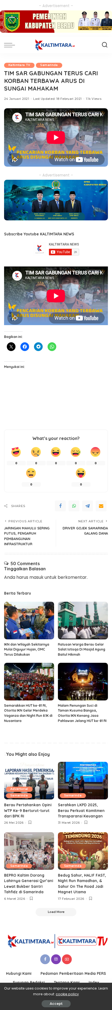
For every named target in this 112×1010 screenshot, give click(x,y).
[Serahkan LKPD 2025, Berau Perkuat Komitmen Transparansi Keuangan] (83, 780)
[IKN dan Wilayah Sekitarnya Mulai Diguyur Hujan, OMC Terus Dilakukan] (29, 620)
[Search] (104, 45)
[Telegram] (87, 505)
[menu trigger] (11, 45)
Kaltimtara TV (19, 65)
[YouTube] (67, 959)
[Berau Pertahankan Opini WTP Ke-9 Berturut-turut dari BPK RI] (29, 780)
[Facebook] (60, 505)
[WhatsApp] (74, 505)
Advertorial (19, 789)
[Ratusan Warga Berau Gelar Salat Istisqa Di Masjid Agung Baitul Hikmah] (83, 620)
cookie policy (67, 994)
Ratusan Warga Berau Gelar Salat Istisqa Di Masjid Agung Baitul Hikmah (81, 649)
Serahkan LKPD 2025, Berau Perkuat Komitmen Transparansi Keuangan (81, 810)
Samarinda (49, 65)
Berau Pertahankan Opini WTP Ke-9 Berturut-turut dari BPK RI (27, 810)
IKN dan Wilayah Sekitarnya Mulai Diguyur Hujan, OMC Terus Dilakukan (26, 649)
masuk (36, 577)
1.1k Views (93, 99)
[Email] (101, 505)
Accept (56, 1004)
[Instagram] (56, 959)
